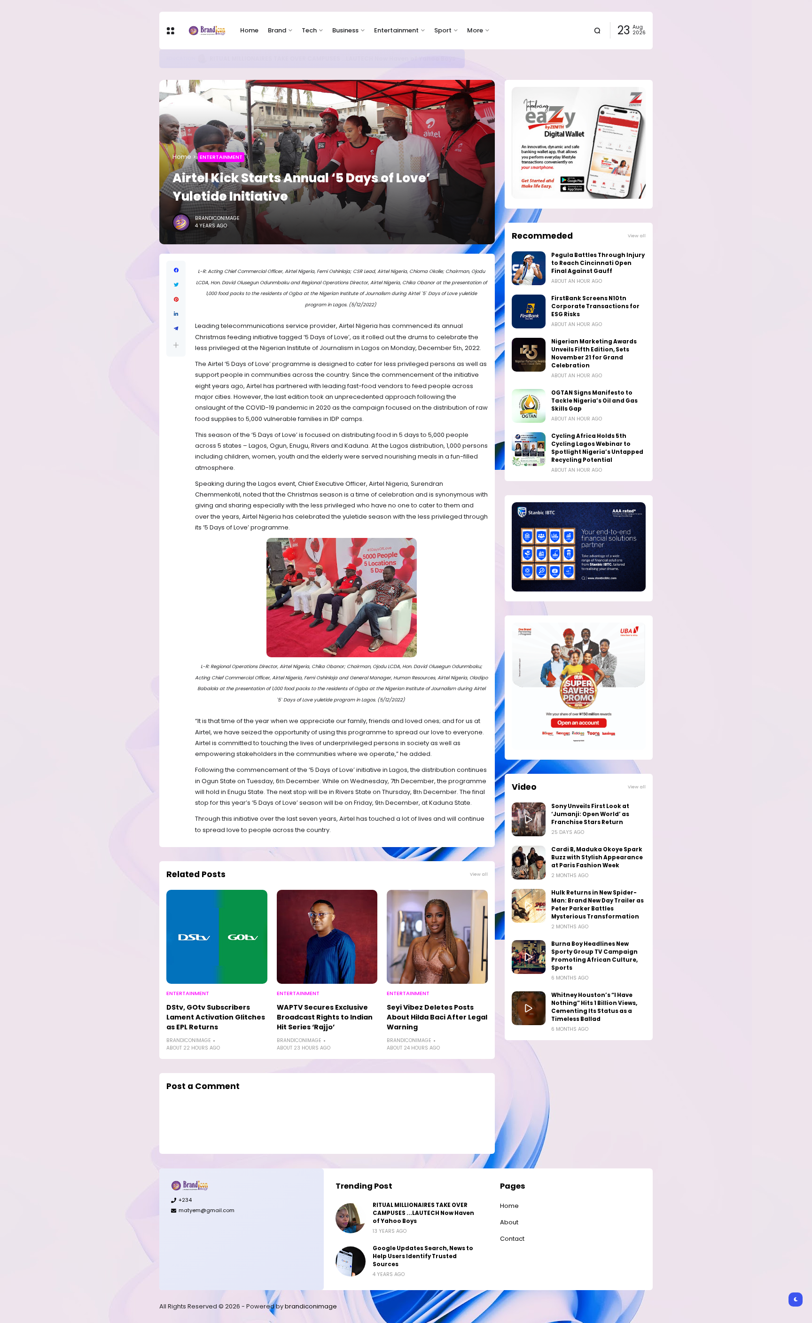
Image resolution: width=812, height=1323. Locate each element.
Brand (277, 30)
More (475, 30)
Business (345, 30)
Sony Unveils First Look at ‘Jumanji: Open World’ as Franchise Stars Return (590, 814)
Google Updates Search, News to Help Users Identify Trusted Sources (423, 1256)
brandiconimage (311, 1306)
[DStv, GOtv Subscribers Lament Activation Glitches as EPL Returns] (216, 937)
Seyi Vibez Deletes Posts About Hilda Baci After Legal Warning (437, 1017)
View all (479, 874)
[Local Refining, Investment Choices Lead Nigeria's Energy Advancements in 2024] (197, 58)
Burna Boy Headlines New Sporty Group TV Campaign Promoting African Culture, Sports (594, 956)
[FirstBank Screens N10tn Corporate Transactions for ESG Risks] (529, 311)
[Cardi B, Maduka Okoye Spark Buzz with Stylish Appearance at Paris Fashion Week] (529, 862)
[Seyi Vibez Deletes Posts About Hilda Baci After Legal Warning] (437, 937)
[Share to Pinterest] (176, 299)
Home (249, 30)
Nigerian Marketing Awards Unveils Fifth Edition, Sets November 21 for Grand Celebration (594, 353)
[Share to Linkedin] (176, 314)
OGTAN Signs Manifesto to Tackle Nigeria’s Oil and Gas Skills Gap (594, 400)
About (509, 1222)
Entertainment (396, 30)
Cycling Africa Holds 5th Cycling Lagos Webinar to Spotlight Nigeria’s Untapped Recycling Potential (597, 448)
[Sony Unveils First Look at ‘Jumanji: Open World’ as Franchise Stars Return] (529, 819)
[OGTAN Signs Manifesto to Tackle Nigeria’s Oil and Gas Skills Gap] (529, 406)
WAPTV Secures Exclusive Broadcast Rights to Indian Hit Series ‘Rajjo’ (325, 1017)
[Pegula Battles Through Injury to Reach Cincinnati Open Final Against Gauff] (529, 268)
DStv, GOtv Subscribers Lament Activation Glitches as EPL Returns (215, 1017)
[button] (176, 345)
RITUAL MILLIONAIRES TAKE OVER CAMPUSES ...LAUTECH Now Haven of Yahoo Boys (423, 1213)
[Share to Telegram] (176, 328)
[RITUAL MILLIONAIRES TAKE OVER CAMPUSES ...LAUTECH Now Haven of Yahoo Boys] (351, 1218)
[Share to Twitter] (176, 285)
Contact (512, 1238)
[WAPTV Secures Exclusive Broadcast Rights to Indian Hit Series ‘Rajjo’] (327, 937)
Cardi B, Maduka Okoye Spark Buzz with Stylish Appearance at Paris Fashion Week (597, 857)
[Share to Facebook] (176, 270)
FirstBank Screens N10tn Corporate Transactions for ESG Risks (595, 306)
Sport (443, 30)
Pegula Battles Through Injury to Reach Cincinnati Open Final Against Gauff (598, 263)
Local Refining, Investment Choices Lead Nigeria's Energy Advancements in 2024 (329, 58)
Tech (309, 30)
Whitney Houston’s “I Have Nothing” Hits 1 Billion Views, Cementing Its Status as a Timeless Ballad (594, 1007)
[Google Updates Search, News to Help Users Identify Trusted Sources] (351, 1261)
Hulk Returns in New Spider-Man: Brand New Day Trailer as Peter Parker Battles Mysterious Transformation (597, 904)
